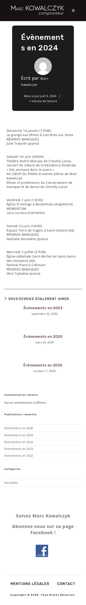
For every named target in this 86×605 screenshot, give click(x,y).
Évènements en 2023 (43, 308)
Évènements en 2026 (42, 365)
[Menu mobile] (73, 10)
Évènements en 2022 (18, 456)
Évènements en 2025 (43, 337)
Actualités (11, 483)
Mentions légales (30, 584)
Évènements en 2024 (18, 442)
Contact (66, 584)
